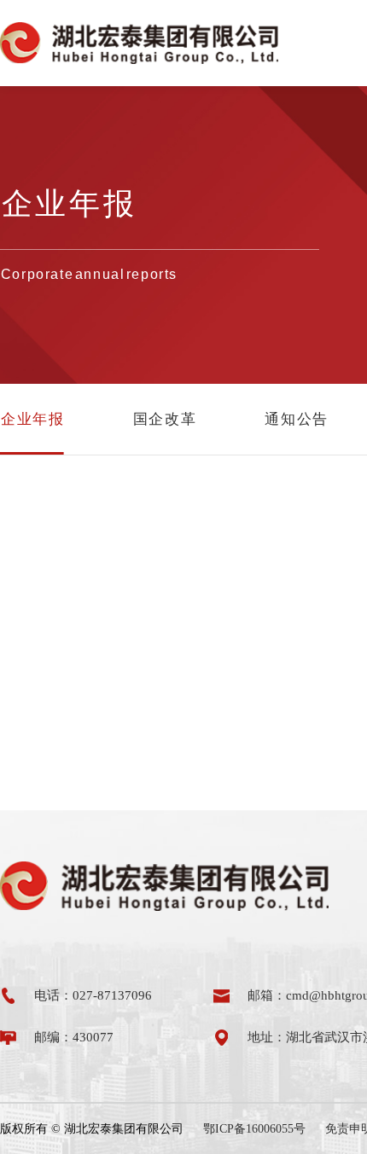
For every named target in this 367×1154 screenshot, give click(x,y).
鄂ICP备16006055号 (254, 1128)
